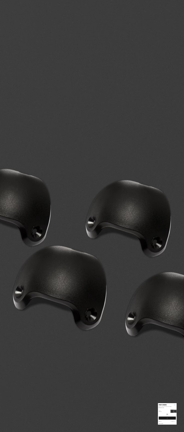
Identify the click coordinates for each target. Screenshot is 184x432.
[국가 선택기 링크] (181, 2)
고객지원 (174, 4)
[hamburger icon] (181, 4)
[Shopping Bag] (180, 4)
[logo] (4, 4)
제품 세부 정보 (162, 407)
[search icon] (177, 4)
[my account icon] (178, 4)
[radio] (172, 411)
